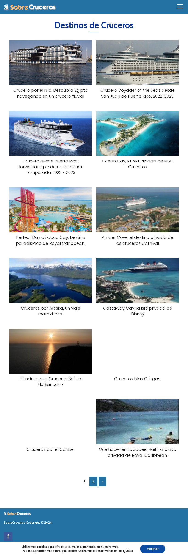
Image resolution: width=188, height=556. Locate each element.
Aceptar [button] (152, 549)
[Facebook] (8, 536)
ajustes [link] (128, 551)
